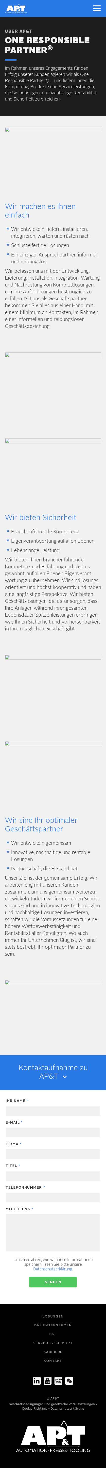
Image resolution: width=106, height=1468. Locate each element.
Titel (11, 1166)
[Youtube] (48, 1381)
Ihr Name (15, 1101)
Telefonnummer (24, 1187)
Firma (12, 1144)
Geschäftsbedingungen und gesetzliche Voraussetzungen (52, 1404)
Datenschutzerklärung (52, 1269)
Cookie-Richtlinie (35, 1408)
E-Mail (13, 1122)
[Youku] (58, 1381)
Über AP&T (18, 32)
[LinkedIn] (37, 1381)
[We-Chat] (69, 1381)
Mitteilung (18, 1209)
